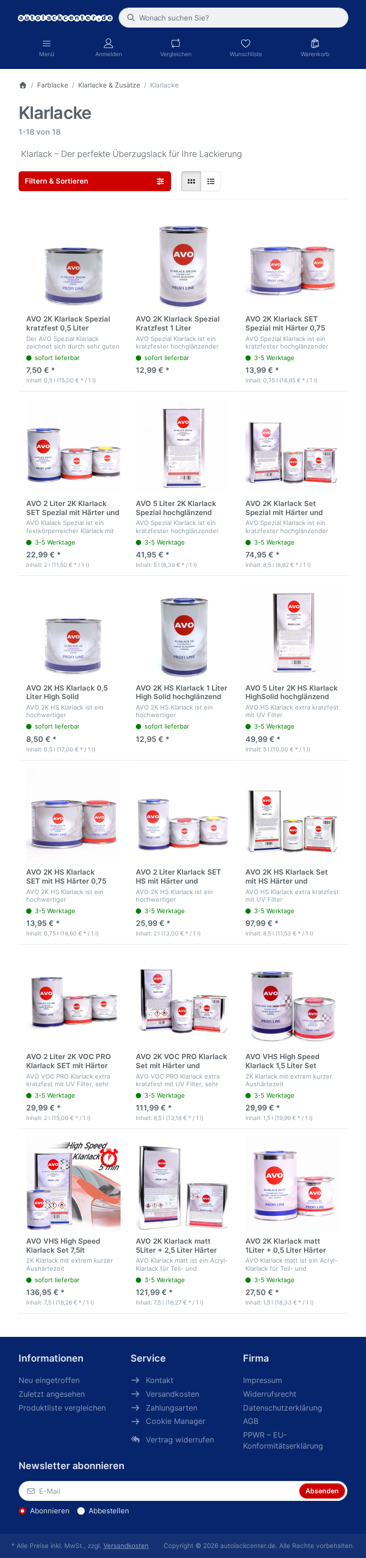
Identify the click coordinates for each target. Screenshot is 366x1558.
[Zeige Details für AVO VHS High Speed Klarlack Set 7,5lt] (73, 1184)
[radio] (191, 181)
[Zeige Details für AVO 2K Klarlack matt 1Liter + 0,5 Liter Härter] (292, 1184)
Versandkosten (126, 1545)
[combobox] (233, 18)
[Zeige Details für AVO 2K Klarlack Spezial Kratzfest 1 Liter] (183, 261)
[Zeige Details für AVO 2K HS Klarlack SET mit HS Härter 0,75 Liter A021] (73, 815)
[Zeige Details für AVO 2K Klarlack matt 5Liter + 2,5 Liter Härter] (183, 1184)
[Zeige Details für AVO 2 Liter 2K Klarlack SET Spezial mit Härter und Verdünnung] (73, 446)
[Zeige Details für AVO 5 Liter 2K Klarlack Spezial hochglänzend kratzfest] (183, 446)
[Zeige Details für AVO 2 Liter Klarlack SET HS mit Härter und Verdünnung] (183, 815)
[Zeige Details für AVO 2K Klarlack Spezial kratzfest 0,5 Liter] (73, 261)
